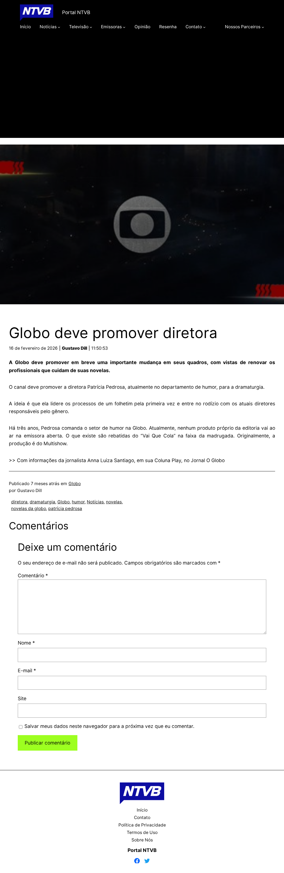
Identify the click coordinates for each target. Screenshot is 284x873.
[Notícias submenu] (59, 26)
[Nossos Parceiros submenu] (263, 26)
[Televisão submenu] (91, 26)
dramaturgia (42, 501)
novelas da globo (28, 508)
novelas (114, 501)
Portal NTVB (76, 12)
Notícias (95, 501)
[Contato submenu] (204, 26)
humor (78, 501)
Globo (75, 483)
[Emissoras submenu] (124, 26)
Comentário (33, 575)
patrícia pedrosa (65, 508)
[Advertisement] (142, 92)
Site (22, 698)
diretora (19, 501)
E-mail (27, 670)
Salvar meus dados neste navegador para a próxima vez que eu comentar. (109, 726)
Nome (26, 643)
